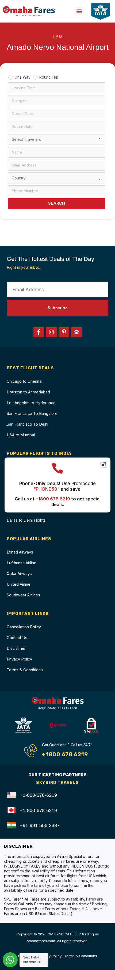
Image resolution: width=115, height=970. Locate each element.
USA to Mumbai (21, 435)
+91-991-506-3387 (40, 825)
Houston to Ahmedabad (28, 392)
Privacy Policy (19, 659)
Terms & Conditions (25, 669)
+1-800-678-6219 (38, 795)
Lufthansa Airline (21, 562)
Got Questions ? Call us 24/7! (67, 745)
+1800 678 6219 (65, 754)
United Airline (18, 584)
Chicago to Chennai (24, 381)
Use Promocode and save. (57, 486)
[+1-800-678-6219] (11, 794)
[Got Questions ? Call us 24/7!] (30, 750)
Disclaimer (16, 648)
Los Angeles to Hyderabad (31, 402)
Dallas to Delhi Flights (26, 520)
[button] (79, 11)
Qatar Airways (19, 573)
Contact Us (17, 637)
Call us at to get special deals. (58, 501)
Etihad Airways (20, 552)
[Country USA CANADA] (56, 177)
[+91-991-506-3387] (11, 825)
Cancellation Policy (24, 627)
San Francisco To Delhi (27, 424)
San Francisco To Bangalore (32, 413)
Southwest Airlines (23, 595)
